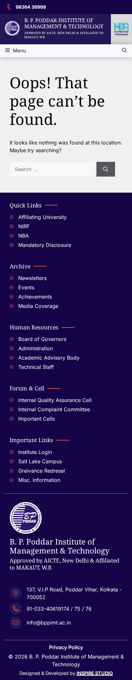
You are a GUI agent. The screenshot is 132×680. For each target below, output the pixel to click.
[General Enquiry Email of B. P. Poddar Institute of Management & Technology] (66, 622)
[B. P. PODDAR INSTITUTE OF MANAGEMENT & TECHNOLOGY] (26, 505)
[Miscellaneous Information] (66, 480)
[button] (124, 50)
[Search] (105, 169)
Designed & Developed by (66, 673)
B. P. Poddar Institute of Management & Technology (63, 23)
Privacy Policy (66, 647)
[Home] (12, 25)
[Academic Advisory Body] (66, 358)
